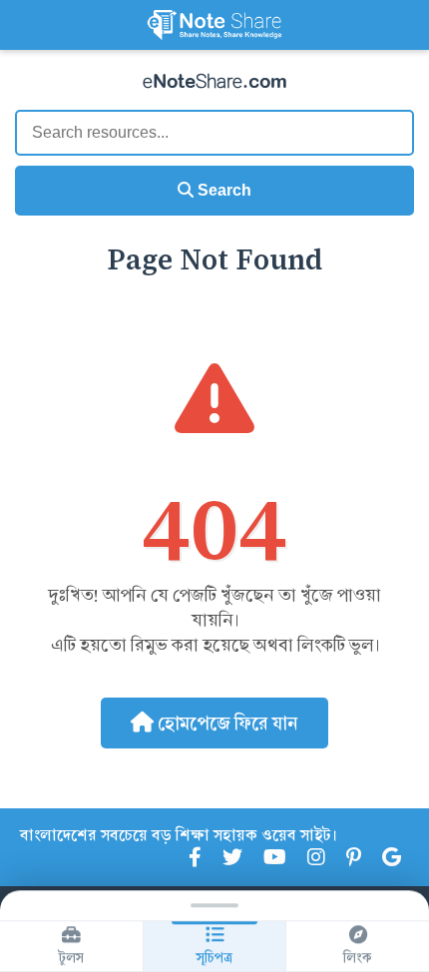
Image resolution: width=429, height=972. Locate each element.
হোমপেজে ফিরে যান (226, 723)
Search (222, 190)
